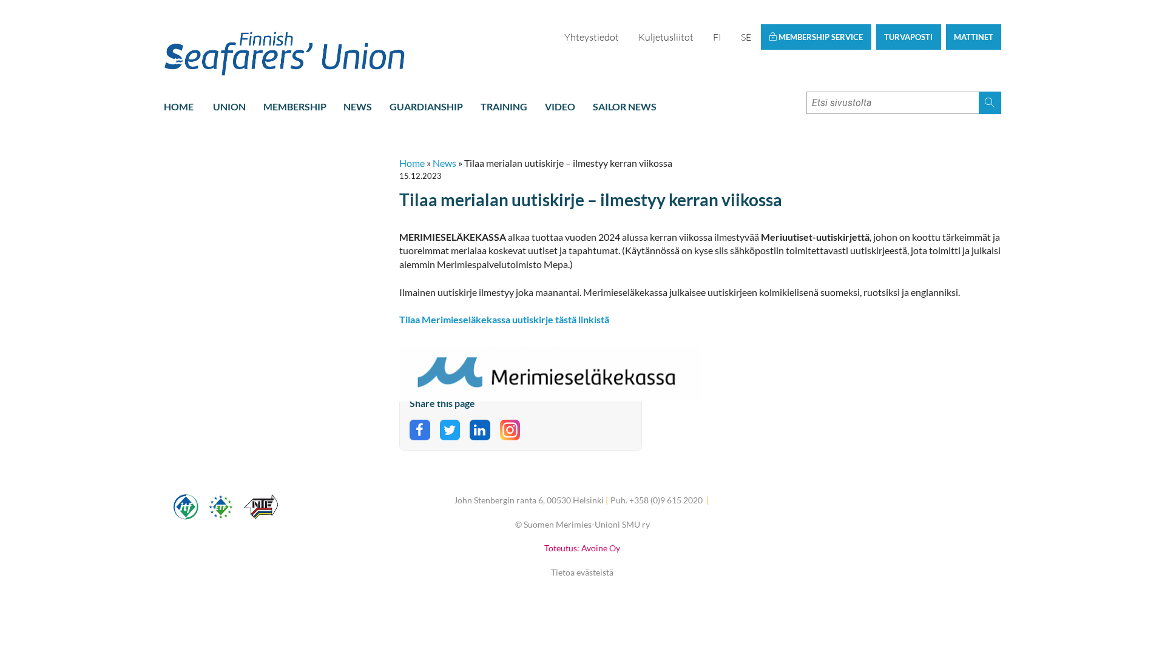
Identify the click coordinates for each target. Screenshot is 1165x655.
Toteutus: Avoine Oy (582, 548)
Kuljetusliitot (666, 37)
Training (504, 106)
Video (560, 106)
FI (717, 37)
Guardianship (426, 106)
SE (746, 37)
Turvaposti (908, 37)
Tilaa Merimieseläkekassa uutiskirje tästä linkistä (504, 319)
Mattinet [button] (973, 37)
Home (179, 106)
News (357, 106)
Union (229, 106)
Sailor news (625, 106)
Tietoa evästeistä (582, 572)
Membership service (820, 37)
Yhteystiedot (591, 37)
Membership (294, 106)
